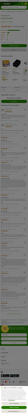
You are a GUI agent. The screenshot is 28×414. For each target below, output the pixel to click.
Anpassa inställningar (14, 403)
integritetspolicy (12, 400)
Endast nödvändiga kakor (14, 411)
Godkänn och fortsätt (14, 407)
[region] (14, 400)
